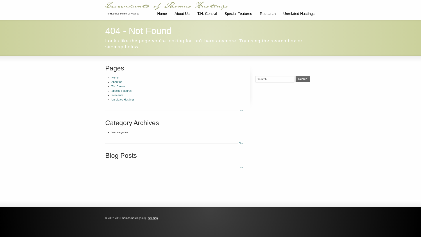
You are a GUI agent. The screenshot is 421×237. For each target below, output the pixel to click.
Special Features (238, 14)
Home (162, 14)
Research (268, 14)
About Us (182, 14)
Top (241, 110)
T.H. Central (207, 14)
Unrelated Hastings (299, 14)
